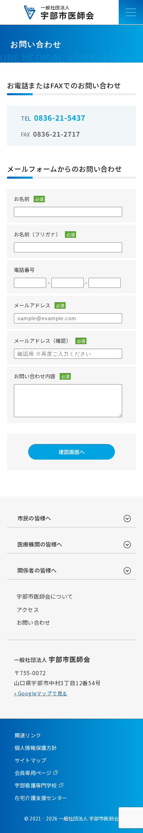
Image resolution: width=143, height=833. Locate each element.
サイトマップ (30, 760)
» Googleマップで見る (40, 693)
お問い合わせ (33, 622)
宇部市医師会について (45, 596)
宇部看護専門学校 (36, 785)
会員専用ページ (33, 772)
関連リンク (28, 735)
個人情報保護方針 (36, 747)
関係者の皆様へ (37, 570)
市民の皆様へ (34, 518)
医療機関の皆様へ (39, 544)
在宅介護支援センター (41, 797)
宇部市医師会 (68, 12)
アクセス (28, 609)
